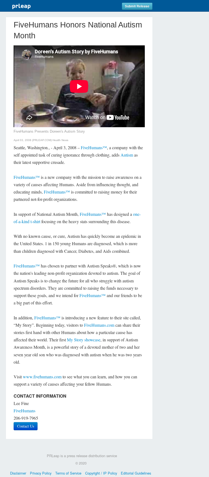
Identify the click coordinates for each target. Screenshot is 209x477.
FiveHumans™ (94, 147)
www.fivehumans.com (42, 376)
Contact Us (25, 426)
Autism (127, 155)
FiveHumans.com (99, 325)
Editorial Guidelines (136, 473)
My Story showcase (83, 339)
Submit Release (137, 6)
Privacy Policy (40, 473)
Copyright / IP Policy (101, 473)
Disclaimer (18, 473)
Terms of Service (68, 473)
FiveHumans (24, 410)
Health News (60, 140)
